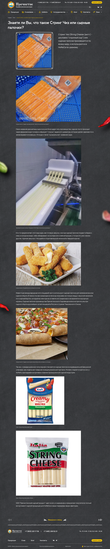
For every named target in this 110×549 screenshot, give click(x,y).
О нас (23, 540)
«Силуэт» (91, 546)
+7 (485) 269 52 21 (55, 2)
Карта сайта (68, 546)
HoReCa (44, 12)
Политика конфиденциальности (47, 546)
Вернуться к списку (55, 520)
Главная (10, 17)
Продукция (15, 12)
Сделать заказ (96, 2)
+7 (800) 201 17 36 (43, 2)
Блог (75, 12)
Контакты (86, 12)
